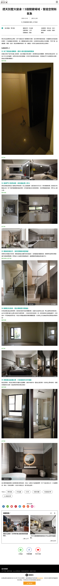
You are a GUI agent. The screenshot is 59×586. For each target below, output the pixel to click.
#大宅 (27, 492)
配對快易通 (9, 571)
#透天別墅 (36, 492)
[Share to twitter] (20, 506)
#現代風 (9, 492)
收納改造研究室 (25, 571)
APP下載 (4, 571)
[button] (50, 513)
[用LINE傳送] (7, 506)
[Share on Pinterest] (16, 506)
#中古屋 (19, 492)
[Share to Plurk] (24, 506)
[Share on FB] (3, 506)
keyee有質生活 (16, 571)
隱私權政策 (40, 578)
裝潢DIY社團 (33, 571)
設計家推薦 (5, 569)
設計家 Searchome (4, 2)
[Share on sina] (28, 506)
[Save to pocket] (11, 506)
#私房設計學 (47, 492)
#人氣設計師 (7, 496)
